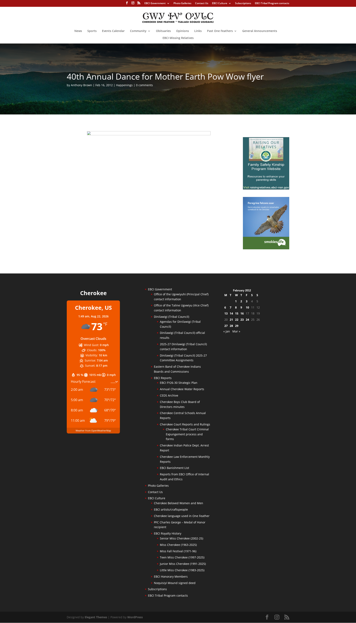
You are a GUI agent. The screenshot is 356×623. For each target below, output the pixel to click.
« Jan (226, 331)
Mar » (236, 331)
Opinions (182, 31)
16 (242, 313)
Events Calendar (113, 31)
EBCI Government (155, 3)
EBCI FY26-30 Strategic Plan (178, 383)
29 (236, 326)
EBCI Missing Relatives (178, 38)
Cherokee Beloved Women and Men (178, 503)
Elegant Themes (96, 617)
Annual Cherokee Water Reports (182, 389)
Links (198, 31)
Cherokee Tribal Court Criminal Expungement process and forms (187, 434)
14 (231, 313)
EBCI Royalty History (167, 533)
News (78, 31)
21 (231, 320)
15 (236, 313)
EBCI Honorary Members (171, 576)
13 (226, 313)
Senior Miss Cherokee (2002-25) (181, 538)
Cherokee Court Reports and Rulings (185, 424)
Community (138, 31)
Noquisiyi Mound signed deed (175, 583)
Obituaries (163, 31)
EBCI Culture (219, 3)
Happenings (124, 85)
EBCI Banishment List (174, 468)
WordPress (135, 617)
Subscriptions (243, 3)
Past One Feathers (220, 31)
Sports (92, 31)
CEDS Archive (169, 395)
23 (242, 320)
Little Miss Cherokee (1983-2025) (182, 570)
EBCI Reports (163, 378)
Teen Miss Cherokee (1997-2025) (182, 557)
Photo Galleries (182, 3)
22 (236, 320)
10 (247, 307)
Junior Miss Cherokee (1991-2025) (183, 564)
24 (247, 320)
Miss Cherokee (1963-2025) (178, 545)
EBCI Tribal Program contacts (272, 3)
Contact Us (201, 3)
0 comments (144, 85)
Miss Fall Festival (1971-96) (178, 551)
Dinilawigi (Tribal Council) (171, 317)
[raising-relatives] (266, 188)
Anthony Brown (81, 85)
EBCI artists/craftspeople (171, 509)
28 (231, 326)
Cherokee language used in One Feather (182, 516)
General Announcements (259, 31)
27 (226, 326)
